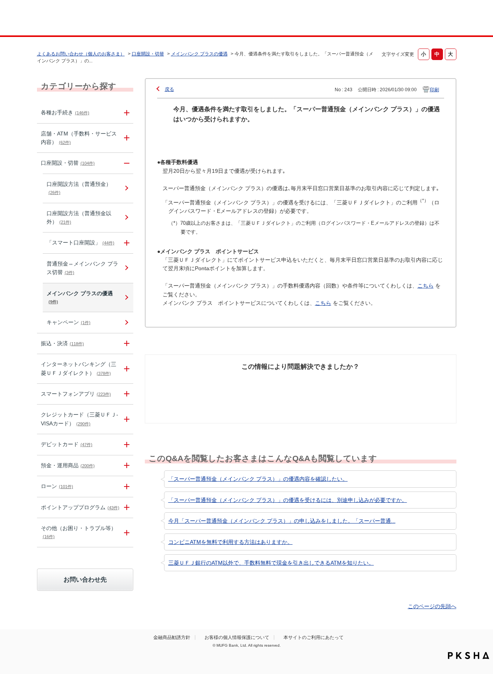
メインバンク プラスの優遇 (199, 54)
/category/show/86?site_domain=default (125, 112)
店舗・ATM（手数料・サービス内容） (79, 137)
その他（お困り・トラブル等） (78, 532)
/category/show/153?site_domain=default (125, 394)
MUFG (102, 19)
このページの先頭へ (432, 606)
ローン (57, 486)
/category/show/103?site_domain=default (125, 486)
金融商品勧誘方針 (171, 637)
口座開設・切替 (148, 54)
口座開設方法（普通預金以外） (79, 217)
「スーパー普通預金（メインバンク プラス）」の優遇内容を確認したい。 (258, 479)
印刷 (434, 89)
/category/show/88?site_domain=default (125, 163)
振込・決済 (62, 343)
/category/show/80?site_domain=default (125, 343)
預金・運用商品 (68, 465)
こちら (426, 286)
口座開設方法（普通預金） (79, 188)
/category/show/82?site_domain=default (125, 465)
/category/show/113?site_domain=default (125, 138)
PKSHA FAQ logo (468, 656)
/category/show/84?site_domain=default (125, 368)
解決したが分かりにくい (267, 385)
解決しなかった (329, 381)
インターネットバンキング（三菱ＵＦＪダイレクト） (78, 368)
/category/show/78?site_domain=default (125, 532)
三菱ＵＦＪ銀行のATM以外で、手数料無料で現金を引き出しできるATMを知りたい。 (271, 563)
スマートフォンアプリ (76, 394)
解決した (184, 381)
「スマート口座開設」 (80, 242)
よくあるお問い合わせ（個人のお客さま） (81, 54)
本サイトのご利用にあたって (313, 637)
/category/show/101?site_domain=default (125, 444)
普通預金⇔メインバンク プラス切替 (82, 268)
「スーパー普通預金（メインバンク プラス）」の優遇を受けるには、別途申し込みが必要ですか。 (287, 500)
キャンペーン (69, 322)
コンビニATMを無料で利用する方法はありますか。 (230, 542)
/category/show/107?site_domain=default (125, 242)
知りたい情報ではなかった (400, 385)
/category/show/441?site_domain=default (125, 507)
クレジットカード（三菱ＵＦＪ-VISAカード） (79, 418)
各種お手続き (65, 112)
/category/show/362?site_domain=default (125, 419)
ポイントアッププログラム (80, 507)
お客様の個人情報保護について (237, 637)
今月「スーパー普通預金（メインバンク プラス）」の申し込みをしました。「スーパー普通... (282, 521)
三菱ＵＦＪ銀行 (394, 19)
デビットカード (66, 444)
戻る (169, 89)
